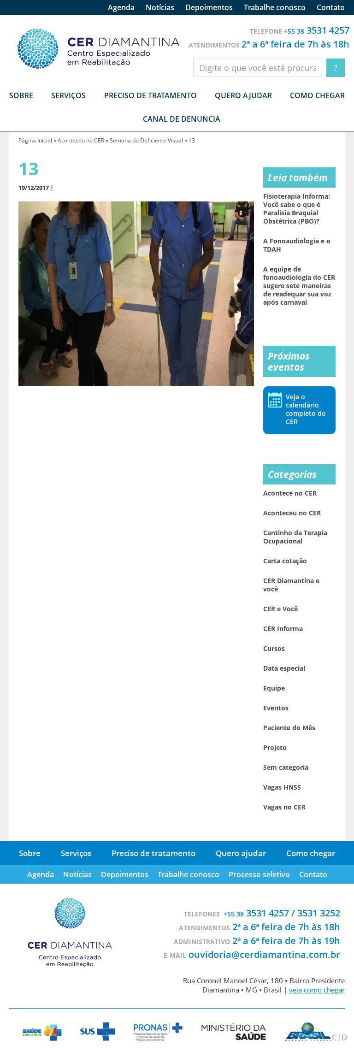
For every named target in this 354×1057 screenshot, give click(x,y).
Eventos (276, 708)
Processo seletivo (259, 874)
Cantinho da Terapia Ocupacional (295, 537)
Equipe (274, 688)
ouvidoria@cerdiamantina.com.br (264, 954)
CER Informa (283, 629)
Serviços (76, 853)
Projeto (275, 748)
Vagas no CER (284, 807)
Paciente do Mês (289, 728)
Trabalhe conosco (275, 7)
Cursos (274, 648)
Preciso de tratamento (150, 95)
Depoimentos (209, 7)
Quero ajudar (243, 95)
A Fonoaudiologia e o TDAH (296, 245)
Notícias (160, 7)
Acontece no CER (290, 493)
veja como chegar (317, 989)
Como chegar (317, 95)
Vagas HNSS (282, 787)
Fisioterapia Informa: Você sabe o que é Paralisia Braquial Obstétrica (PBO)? (296, 208)
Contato (331, 7)
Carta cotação (285, 561)
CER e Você (280, 609)
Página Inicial (35, 140)
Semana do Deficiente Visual (146, 140)
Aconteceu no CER (81, 140)
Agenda (121, 7)
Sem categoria (285, 767)
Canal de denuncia (181, 119)
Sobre (30, 853)
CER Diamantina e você (291, 585)
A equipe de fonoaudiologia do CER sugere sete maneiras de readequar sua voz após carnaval (299, 286)
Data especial (284, 668)
